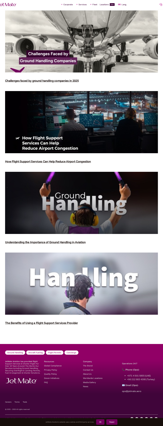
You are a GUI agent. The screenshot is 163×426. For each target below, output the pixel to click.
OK (100, 422)
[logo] (21, 379)
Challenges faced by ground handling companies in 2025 (42, 81)
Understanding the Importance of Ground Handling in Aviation (45, 242)
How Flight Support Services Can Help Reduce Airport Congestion (48, 161)
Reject (111, 422)
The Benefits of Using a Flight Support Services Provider (41, 323)
